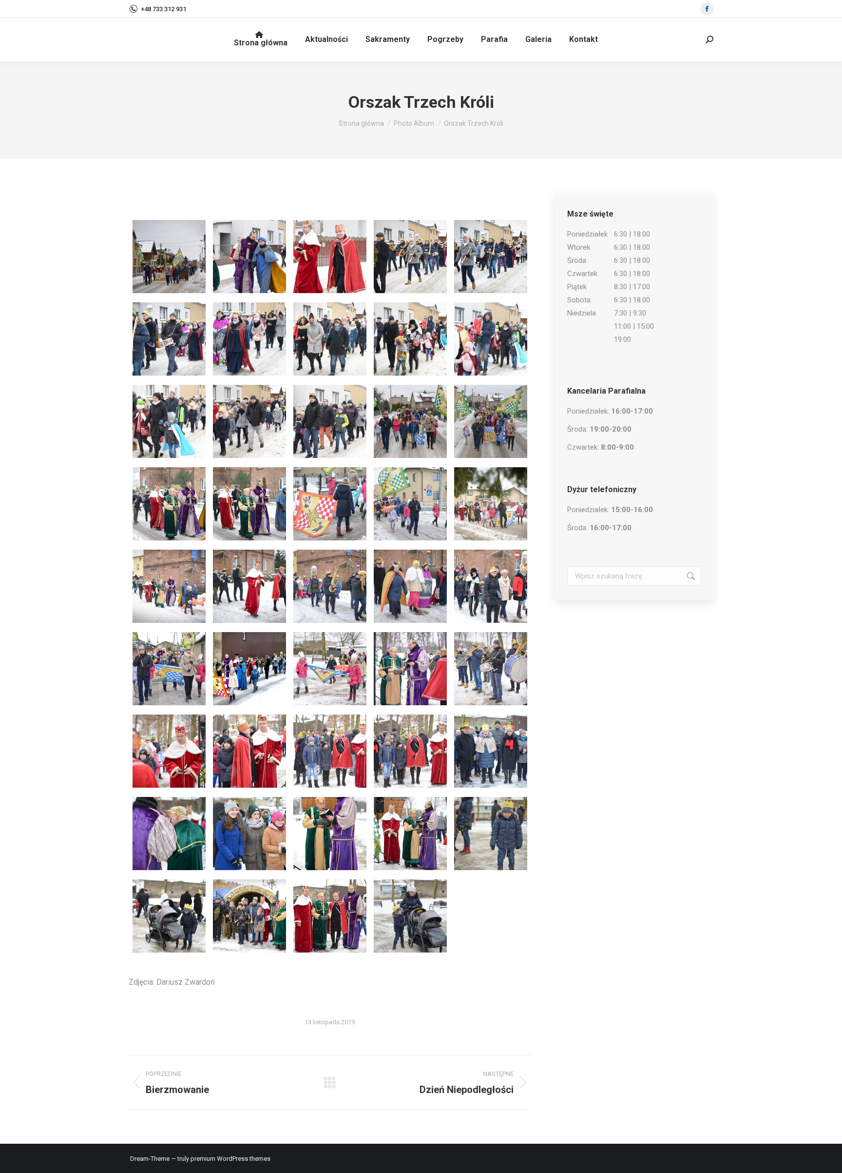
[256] (490, 668)
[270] (329, 916)
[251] (169, 668)
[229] (249, 339)
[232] (410, 339)
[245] (490, 503)
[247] (249, 586)
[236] (329, 421)
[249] (410, 586)
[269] (249, 916)
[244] (410, 503)
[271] (410, 916)
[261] (490, 751)
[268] (169, 916)
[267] (490, 833)
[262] (169, 833)
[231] (329, 339)
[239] (490, 421)
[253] (329, 668)
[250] (490, 586)
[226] (410, 256)
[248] (329, 586)
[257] (169, 751)
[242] (249, 503)
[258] (249, 751)
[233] (490, 339)
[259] (329, 751)
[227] (490, 256)
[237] (410, 421)
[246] (169, 586)
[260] (410, 751)
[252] (249, 668)
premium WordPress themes (230, 1158)
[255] (410, 668)
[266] (410, 833)
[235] (249, 421)
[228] (169, 339)
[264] (329, 833)
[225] (329, 256)
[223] (169, 256)
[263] (249, 833)
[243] (329, 503)
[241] (169, 503)
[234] (169, 421)
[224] (249, 256)
